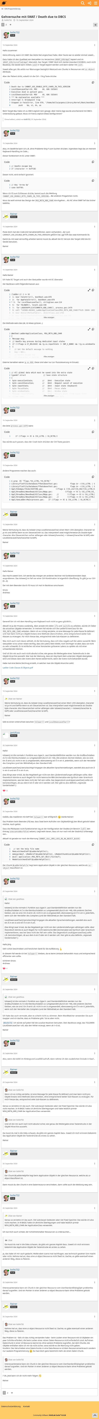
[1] (7, 86)
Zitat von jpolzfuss (16, 899)
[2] (7, 89)
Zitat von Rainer (15, 699)
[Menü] (95, 3)
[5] (7, 97)
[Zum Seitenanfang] (95, 1415)
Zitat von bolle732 (16, 1090)
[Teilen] (95, 25)
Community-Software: (49, 1415)
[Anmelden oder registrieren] (89, 3)
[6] (7, 100)
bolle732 (8, 20)
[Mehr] (94, 45)
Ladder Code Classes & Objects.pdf (18, 667)
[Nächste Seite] (10, 25)
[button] (89, 290)
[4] (7, 94)
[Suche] (82, 3)
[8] (7, 105)
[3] (7, 92)
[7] (7, 102)
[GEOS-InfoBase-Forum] (4, 3)
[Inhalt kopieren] (93, 82)
